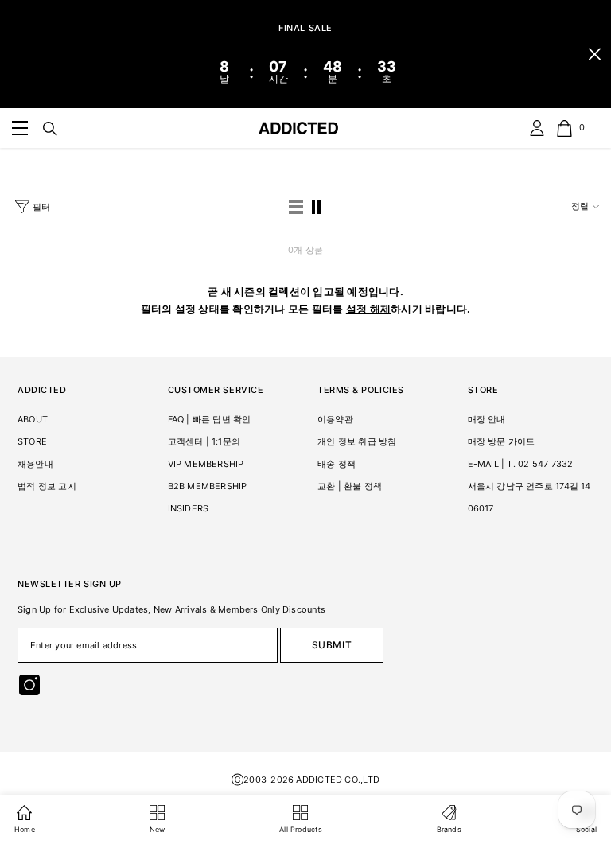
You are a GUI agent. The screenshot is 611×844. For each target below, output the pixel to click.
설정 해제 (368, 308)
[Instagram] (29, 685)
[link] (20, 128)
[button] (296, 206)
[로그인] (537, 128)
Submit (332, 645)
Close (594, 54)
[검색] (50, 129)
